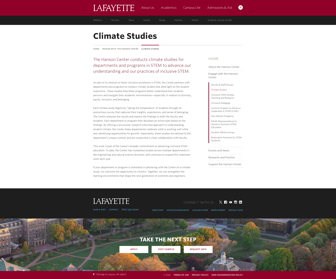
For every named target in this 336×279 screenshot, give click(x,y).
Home (96, 48)
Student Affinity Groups (223, 132)
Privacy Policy (200, 274)
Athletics (97, 20)
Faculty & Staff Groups (222, 85)
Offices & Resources (178, 210)
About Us (147, 7)
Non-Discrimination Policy (227, 274)
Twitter (220, 202)
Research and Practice (221, 157)
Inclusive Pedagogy (220, 103)
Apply (134, 249)
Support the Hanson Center (224, 164)
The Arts (115, 20)
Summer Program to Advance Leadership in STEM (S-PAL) (226, 109)
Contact (113, 209)
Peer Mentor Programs (222, 116)
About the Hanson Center (223, 66)
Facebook (225, 202)
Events (147, 20)
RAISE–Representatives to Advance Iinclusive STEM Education (224, 124)
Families (178, 20)
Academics (168, 7)
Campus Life (191, 7)
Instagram (235, 202)
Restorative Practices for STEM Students (226, 139)
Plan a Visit (99, 209)
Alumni (195, 20)
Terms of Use (181, 274)
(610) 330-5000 (130, 209)
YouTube (230, 202)
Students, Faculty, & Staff (220, 20)
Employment (218, 210)
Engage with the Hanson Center (120, 48)
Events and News (218, 150)
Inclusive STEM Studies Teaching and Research (222, 96)
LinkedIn (240, 202)
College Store (200, 210)
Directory (158, 210)
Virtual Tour (235, 210)
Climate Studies (219, 90)
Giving (162, 20)
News (131, 20)
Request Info (198, 249)
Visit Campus (166, 249)
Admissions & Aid (219, 7)
